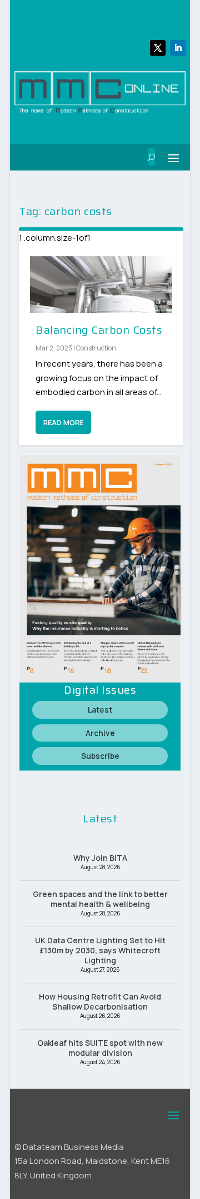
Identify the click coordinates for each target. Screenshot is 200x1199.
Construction (96, 348)
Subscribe (100, 755)
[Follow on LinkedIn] (178, 48)
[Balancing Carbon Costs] (101, 284)
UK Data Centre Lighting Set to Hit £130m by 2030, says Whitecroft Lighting (100, 950)
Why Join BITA (100, 857)
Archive (100, 733)
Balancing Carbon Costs (99, 330)
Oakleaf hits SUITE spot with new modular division (100, 1047)
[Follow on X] (158, 48)
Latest (100, 709)
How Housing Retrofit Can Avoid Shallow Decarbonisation (100, 1001)
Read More (63, 422)
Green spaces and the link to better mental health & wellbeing (100, 899)
